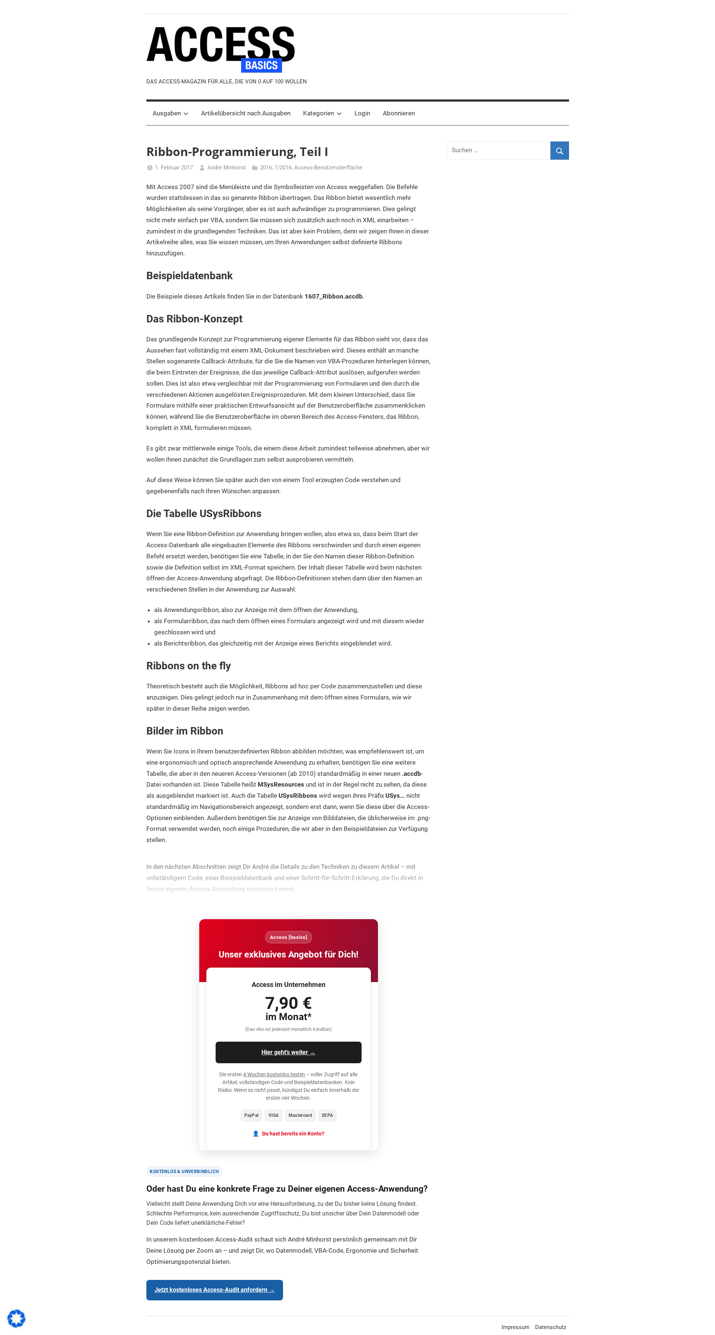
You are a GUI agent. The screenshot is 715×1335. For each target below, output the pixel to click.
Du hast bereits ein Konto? (293, 1134)
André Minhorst (226, 167)
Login (362, 113)
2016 (266, 167)
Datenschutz (550, 1327)
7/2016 (283, 167)
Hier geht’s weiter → (288, 1052)
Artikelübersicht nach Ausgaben (245, 113)
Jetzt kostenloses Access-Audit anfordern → (215, 1289)
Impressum (516, 1327)
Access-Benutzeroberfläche (328, 167)
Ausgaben (167, 113)
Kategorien (318, 113)
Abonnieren (399, 113)
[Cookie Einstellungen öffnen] (16, 1325)
